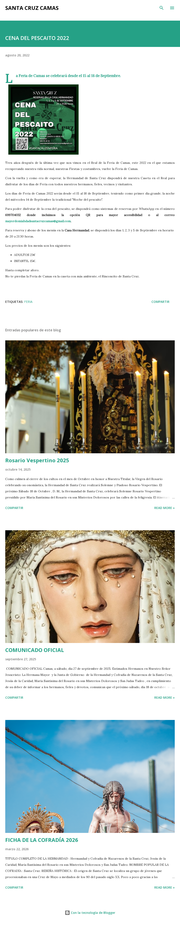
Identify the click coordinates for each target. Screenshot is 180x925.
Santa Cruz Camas (32, 7)
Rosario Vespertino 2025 (37, 460)
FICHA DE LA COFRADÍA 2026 (41, 839)
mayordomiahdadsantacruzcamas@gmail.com (38, 221)
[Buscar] (161, 8)
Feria (28, 302)
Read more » (164, 508)
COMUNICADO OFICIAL (34, 650)
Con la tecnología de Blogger (92, 913)
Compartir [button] (160, 302)
